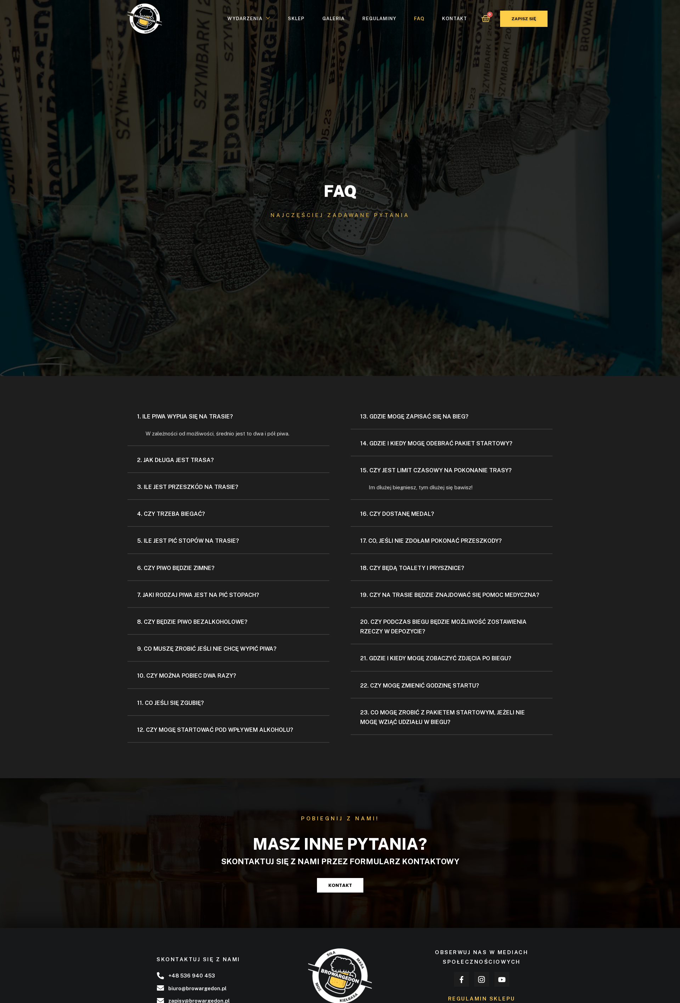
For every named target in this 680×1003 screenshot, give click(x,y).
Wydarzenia (244, 18)
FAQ (419, 18)
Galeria (333, 18)
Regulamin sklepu (481, 999)
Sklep (296, 18)
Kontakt (454, 18)
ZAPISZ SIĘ (523, 18)
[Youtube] (501, 979)
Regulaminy (379, 18)
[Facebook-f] (461, 979)
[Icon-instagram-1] (481, 979)
